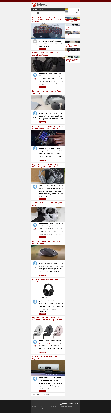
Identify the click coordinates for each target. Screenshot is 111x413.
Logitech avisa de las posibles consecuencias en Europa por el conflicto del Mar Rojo (47, 19)
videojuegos (76, 13)
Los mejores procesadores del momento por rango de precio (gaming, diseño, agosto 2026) (72, 45)
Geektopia (37, 0)
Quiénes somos (53, 403)
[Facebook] (72, 1)
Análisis (42, 408)
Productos (33, 408)
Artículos (42, 404)
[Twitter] (77, 1)
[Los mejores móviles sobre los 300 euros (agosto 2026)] (72, 18)
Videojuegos (46, 0)
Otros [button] (56, 0)
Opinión (42, 406)
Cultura (50, 0)
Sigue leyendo (42, 48)
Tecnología (41, 0)
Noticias (42, 403)
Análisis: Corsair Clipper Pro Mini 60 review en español (72, 10)
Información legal (53, 404)
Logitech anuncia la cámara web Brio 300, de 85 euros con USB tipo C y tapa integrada (47, 320)
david (35, 78)
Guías (53, 0)
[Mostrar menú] (32, 1)
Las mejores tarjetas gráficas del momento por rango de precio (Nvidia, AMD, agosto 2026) (72, 53)
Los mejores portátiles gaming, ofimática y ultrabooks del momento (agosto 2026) (72, 35)
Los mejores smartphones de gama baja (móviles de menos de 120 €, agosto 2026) (72, 60)
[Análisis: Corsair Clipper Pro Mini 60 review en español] (66, 10)
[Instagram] (74, 1)
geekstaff (35, 44)
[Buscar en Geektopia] (78, 1)
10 (44, 13)
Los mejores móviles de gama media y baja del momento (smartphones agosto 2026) (72, 28)
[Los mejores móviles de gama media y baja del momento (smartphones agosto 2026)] (72, 24)
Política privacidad (54, 406)
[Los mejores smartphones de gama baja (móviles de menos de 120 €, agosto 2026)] (72, 57)
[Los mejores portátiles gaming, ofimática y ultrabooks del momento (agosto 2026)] (72, 32)
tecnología (72, 13)
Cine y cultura (34, 406)
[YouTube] (75, 1)
